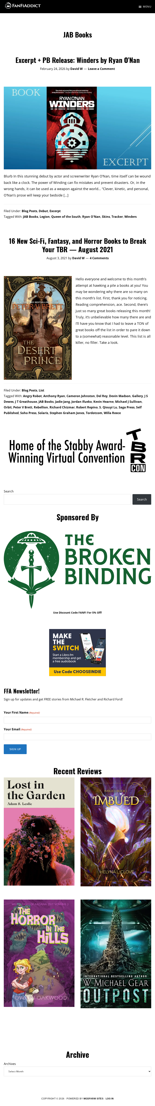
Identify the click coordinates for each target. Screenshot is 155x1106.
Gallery (137, 396)
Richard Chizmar (62, 407)
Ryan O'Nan (91, 217)
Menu (147, 6)
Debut (43, 211)
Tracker (117, 217)
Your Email (18, 729)
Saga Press (127, 407)
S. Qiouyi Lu (108, 407)
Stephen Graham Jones (67, 413)
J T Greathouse (26, 402)
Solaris (43, 413)
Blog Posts (29, 211)
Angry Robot (32, 396)
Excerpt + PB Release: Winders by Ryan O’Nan (78, 60)
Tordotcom (94, 413)
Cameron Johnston (81, 396)
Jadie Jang (62, 402)
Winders (130, 217)
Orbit (8, 407)
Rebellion (41, 407)
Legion (45, 217)
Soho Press (28, 413)
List (41, 390)
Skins (106, 217)
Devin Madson (120, 396)
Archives (10, 1064)
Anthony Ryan (54, 396)
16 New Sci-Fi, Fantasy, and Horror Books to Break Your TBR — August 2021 (77, 245)
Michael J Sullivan (128, 402)
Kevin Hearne (103, 402)
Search (9, 491)
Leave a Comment (101, 69)
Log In (110, 1098)
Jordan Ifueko (81, 402)
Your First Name (22, 712)
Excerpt (55, 211)
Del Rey (102, 396)
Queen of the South (66, 217)
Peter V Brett (22, 407)
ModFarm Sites (94, 1098)
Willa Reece (112, 413)
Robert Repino (87, 407)
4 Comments (99, 258)
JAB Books (30, 217)
